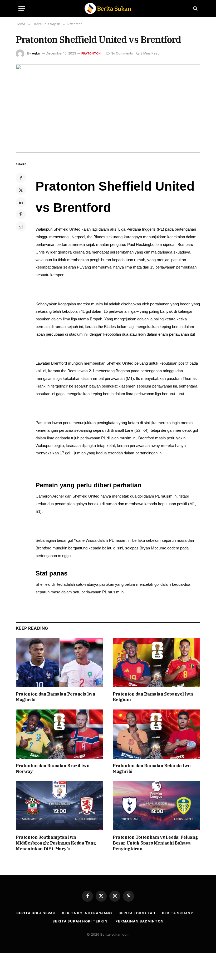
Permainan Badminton (139, 921)
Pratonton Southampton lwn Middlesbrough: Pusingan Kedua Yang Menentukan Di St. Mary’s (56, 843)
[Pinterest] (21, 214)
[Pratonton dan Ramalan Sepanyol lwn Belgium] (156, 662)
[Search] (195, 8)
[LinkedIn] (21, 202)
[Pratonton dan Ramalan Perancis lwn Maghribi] (59, 662)
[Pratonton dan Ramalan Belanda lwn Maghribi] (156, 734)
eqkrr (36, 53)
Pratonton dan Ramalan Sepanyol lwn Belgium (153, 696)
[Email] (21, 226)
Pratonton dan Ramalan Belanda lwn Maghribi (152, 768)
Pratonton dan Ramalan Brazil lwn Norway (52, 768)
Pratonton (91, 53)
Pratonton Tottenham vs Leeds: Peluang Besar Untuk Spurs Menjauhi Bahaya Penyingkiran (155, 843)
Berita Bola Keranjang (87, 913)
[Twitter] (21, 190)
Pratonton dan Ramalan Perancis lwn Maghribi (55, 696)
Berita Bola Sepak (35, 913)
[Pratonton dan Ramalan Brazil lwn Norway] (59, 734)
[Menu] (21, 8)
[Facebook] (21, 178)
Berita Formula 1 (137, 913)
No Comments (122, 53)
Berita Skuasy (177, 913)
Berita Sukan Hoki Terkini (80, 921)
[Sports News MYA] (108, 8)
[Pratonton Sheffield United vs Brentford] (108, 108)
